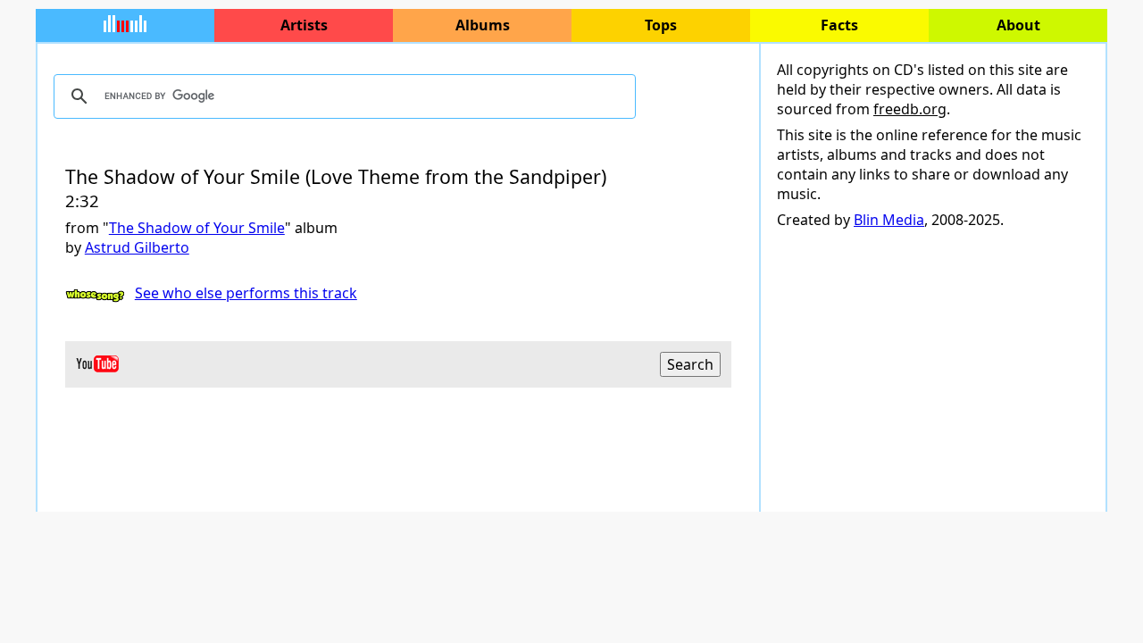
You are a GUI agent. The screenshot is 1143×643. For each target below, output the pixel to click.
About (1018, 25)
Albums (482, 25)
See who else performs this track (246, 293)
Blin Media (889, 220)
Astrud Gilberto (137, 247)
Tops (661, 25)
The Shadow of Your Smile (197, 228)
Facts (839, 25)
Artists (304, 25)
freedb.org (910, 109)
